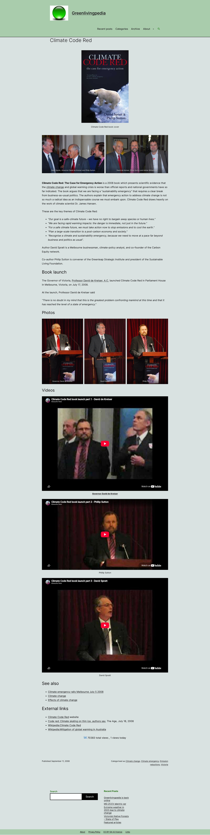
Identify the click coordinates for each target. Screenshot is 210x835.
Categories (121, 28)
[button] (159, 29)
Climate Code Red (58, 717)
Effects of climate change (62, 700)
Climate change (57, 695)
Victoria (164, 764)
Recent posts (104, 28)
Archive (135, 28)
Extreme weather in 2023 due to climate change (114, 810)
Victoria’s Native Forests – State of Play (116, 817)
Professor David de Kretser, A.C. (90, 280)
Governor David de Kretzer (105, 493)
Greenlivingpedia (89, 13)
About (146, 28)
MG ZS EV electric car (115, 804)
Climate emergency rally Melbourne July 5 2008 (75, 691)
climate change (55, 187)
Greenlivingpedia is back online (116, 799)
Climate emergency (150, 761)
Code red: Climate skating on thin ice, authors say (76, 721)
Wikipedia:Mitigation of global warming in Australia (77, 729)
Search (53, 791)
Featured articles (112, 822)
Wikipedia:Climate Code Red (64, 725)
